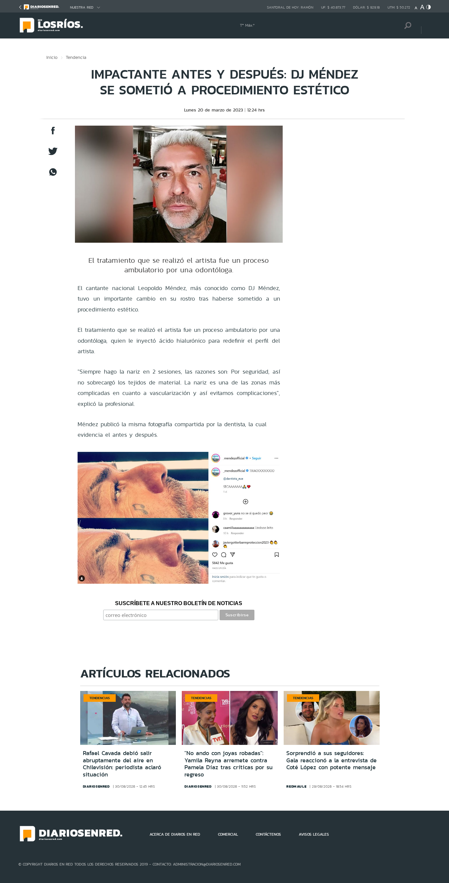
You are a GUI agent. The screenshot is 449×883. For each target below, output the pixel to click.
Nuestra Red (81, 7)
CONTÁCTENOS (268, 834)
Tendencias (99, 697)
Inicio (52, 57)
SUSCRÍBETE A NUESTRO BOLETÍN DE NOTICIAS (178, 603)
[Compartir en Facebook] (53, 134)
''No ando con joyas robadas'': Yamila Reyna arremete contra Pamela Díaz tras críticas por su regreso (228, 764)
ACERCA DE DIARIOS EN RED (175, 834)
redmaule (296, 786)
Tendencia (76, 57)
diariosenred (96, 786)
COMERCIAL (228, 834)
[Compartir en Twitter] (53, 154)
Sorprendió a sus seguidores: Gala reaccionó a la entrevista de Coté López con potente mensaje (331, 760)
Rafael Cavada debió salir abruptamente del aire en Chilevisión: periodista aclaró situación (122, 764)
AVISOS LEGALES (314, 834)
